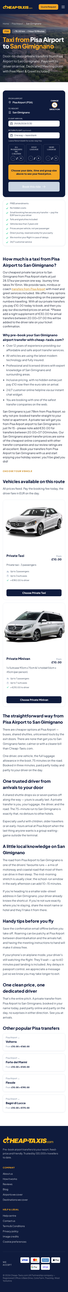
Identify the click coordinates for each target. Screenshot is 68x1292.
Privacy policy (10, 1231)
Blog (5, 1189)
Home (6, 23)
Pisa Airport (17, 23)
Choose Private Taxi (34, 592)
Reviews (7, 1184)
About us (8, 1173)
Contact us (9, 1220)
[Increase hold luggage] (38, 158)
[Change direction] (54, 105)
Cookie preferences (14, 1241)
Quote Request (48, 7)
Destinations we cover (15, 1199)
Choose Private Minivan (34, 699)
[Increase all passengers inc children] (20, 158)
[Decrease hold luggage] (30, 158)
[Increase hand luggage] (56, 158)
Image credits (11, 1236)
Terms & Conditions (14, 1226)
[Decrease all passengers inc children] (13, 158)
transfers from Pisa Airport (28, 289)
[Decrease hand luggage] (48, 158)
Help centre (9, 1215)
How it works (10, 1178)
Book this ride (31, 186)
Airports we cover (13, 1194)
